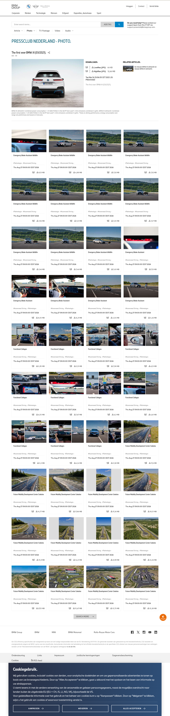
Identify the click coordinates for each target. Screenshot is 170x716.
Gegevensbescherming (122, 655)
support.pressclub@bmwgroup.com (141, 27)
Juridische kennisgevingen (88, 655)
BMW (37, 632)
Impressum (59, 655)
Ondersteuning (18, 655)
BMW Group (17, 632)
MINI (54, 632)
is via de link (71, 647)
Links (39, 655)
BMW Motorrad (74, 632)
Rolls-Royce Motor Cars (104, 632)
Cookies (15, 660)
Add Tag (107, 24)
